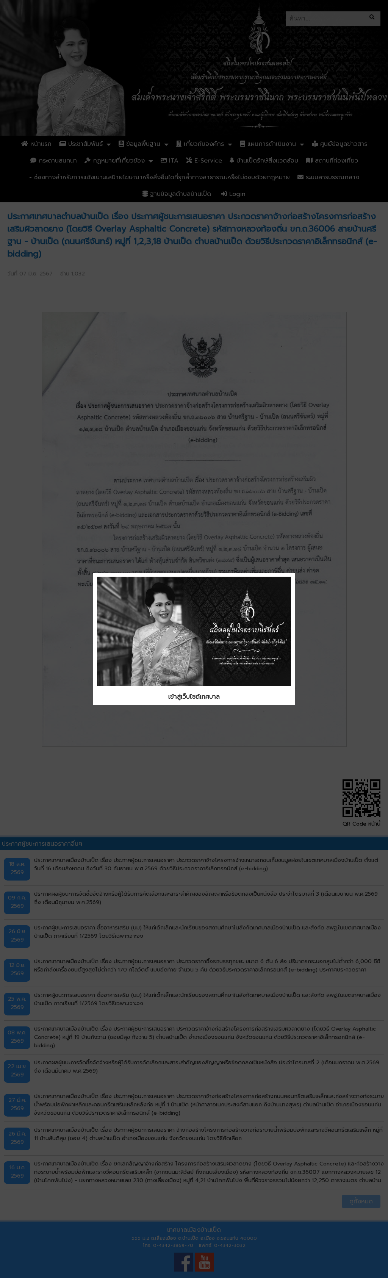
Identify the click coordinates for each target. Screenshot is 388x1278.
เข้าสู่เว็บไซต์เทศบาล (194, 696)
